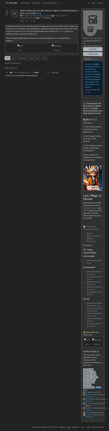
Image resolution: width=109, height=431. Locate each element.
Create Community (49, 3)
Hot (7, 58)
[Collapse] (7, 72)
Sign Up (100, 3)
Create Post (36, 3)
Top (13, 58)
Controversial (22, 58)
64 (23, 21)
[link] (27, 21)
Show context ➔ (11, 68)
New (31, 58)
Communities (25, 3)
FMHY (85, 210)
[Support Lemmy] (58, 3)
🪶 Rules (90, 239)
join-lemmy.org (97, 427)
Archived (88, 245)
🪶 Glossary (91, 241)
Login (93, 3)
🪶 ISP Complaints (93, 236)
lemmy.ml (61, 31)
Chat (45, 58)
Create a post (93, 54)
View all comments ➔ (13, 63)
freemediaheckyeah (90, 208)
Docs (83, 427)
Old (37, 58)
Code (88, 427)
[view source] (34, 21)
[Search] (89, 3)
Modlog (98, 387)
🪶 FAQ (90, 233)
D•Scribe (13, 3)
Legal (68, 427)
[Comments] (14, 13)
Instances (75, 427)
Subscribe (93, 49)
